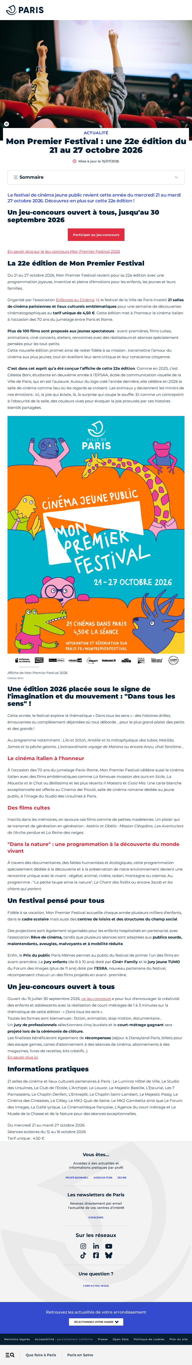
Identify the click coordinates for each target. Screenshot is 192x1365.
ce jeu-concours (96, 998)
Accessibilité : (64, 1339)
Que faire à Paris (41, 1355)
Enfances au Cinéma (75, 299)
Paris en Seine (80, 1355)
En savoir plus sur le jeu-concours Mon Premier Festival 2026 (64, 251)
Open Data (121, 1339)
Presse (103, 1339)
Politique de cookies (149, 1339)
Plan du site (179, 1339)
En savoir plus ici (23, 1057)
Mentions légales (17, 1339)
